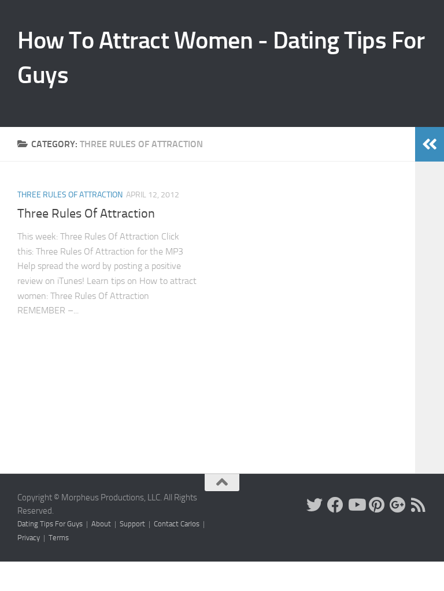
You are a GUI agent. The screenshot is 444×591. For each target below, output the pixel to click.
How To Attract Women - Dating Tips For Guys (220, 57)
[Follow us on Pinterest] (377, 505)
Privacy (28, 537)
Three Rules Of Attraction (70, 195)
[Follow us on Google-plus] (398, 505)
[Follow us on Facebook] (335, 505)
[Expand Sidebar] (429, 144)
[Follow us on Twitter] (314, 505)
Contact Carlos (176, 523)
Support (132, 523)
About (101, 523)
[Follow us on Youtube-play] (356, 505)
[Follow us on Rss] (418, 505)
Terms (59, 537)
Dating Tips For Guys (50, 523)
